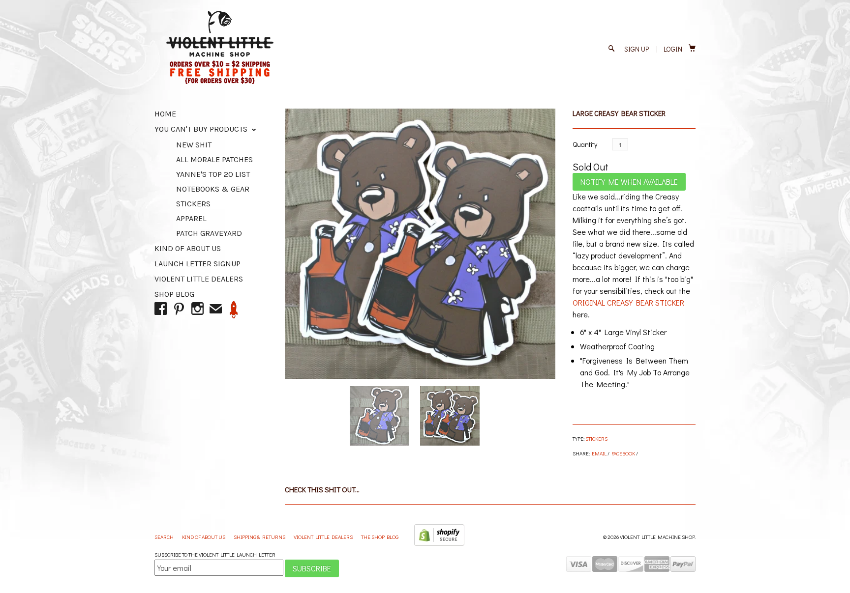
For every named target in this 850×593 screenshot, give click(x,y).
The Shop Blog (379, 536)
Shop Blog (174, 294)
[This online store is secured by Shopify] (439, 543)
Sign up (636, 49)
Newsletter (234, 309)
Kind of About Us (187, 248)
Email (599, 453)
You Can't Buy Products (201, 129)
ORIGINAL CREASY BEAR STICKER (628, 302)
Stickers (596, 438)
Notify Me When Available (629, 181)
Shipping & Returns (260, 536)
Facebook (623, 453)
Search (164, 536)
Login (673, 49)
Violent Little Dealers (198, 278)
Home (165, 113)
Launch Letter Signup (197, 263)
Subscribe (312, 568)
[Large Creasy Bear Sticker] (420, 244)
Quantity (585, 144)
